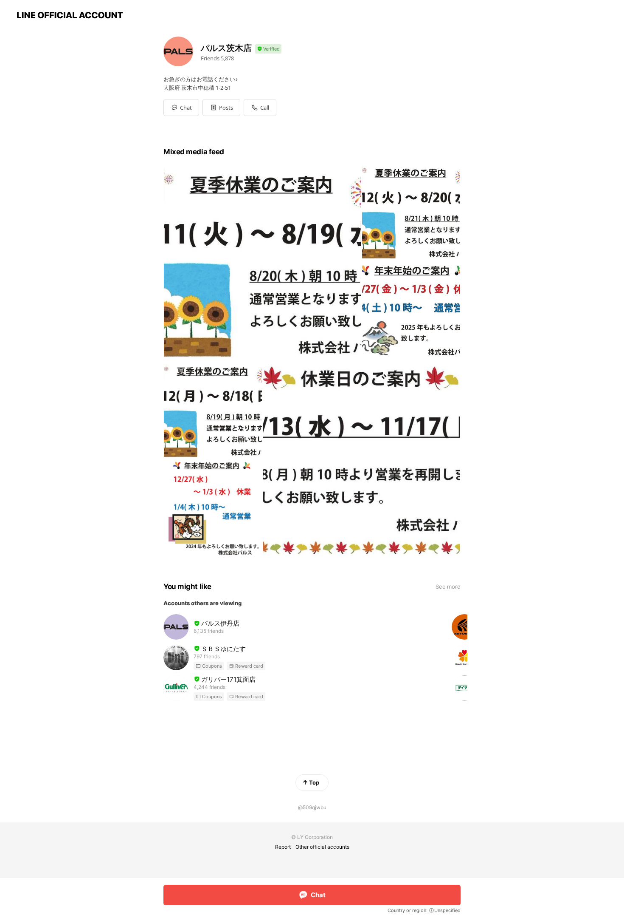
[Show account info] (268, 49)
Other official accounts (322, 847)
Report (283, 847)
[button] (221, 107)
